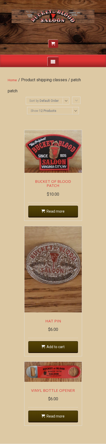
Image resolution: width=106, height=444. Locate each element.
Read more (56, 211)
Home (12, 80)
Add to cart (56, 347)
